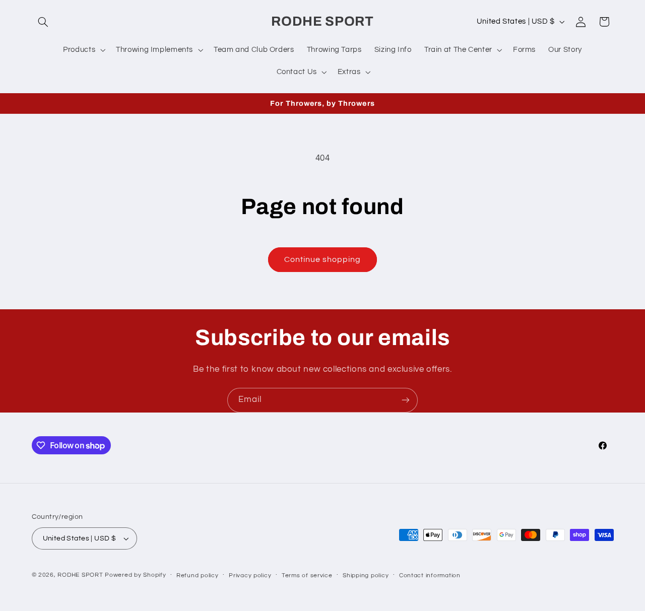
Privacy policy (250, 575)
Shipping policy (366, 575)
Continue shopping (322, 259)
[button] (43, 21)
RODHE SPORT (80, 575)
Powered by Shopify (135, 575)
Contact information (430, 575)
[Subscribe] (405, 400)
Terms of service (307, 575)
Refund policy (197, 575)
